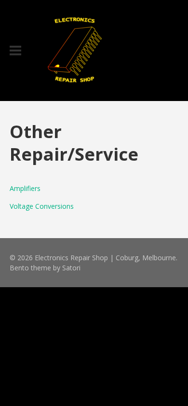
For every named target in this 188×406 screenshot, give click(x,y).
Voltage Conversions (42, 206)
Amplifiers (25, 188)
